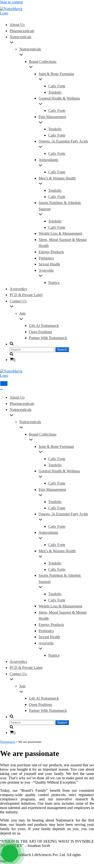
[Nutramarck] (14, 13)
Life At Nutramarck (44, 326)
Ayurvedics (18, 289)
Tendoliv (55, 92)
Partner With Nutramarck (48, 338)
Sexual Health (49, 264)
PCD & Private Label (26, 295)
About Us (17, 25)
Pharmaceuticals (22, 31)
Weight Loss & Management (60, 233)
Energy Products (51, 252)
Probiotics (46, 258)
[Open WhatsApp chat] (9, 853)
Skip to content (11, 2)
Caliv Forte (56, 86)
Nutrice (54, 283)
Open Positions (40, 332)
